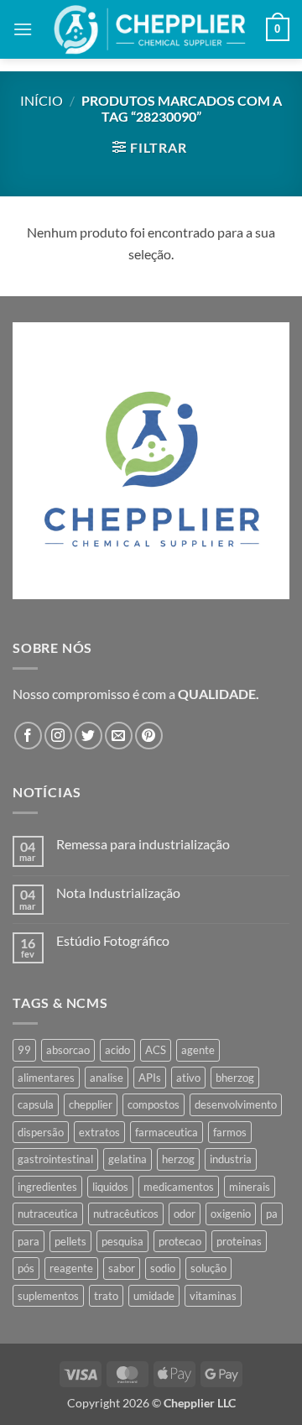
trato (106, 1295)
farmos (230, 1132)
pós (26, 1268)
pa (272, 1213)
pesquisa (122, 1241)
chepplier (90, 1104)
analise (106, 1077)
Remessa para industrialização (143, 844)
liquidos (110, 1186)
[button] (23, 29)
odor (184, 1213)
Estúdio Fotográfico (112, 940)
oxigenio (231, 1213)
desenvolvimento (236, 1104)
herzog (178, 1159)
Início (41, 100)
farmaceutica (166, 1132)
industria (231, 1159)
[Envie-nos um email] (119, 735)
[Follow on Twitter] (88, 735)
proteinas (239, 1241)
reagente (71, 1268)
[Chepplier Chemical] (149, 29)
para (28, 1241)
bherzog (235, 1077)
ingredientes (47, 1186)
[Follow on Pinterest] (149, 735)
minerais (249, 1186)
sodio (162, 1268)
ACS (155, 1050)
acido (117, 1050)
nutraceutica (48, 1213)
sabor (121, 1268)
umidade (153, 1295)
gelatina (127, 1159)
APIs (149, 1077)
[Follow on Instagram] (58, 735)
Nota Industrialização (118, 892)
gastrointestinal (55, 1159)
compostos (154, 1104)
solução (208, 1268)
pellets (70, 1241)
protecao (180, 1241)
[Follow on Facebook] (28, 735)
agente (198, 1050)
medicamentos (178, 1186)
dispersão (41, 1132)
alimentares (46, 1077)
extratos (99, 1132)
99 (24, 1050)
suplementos (48, 1295)
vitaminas (213, 1295)
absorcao (68, 1050)
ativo (188, 1077)
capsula (36, 1104)
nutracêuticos (126, 1213)
